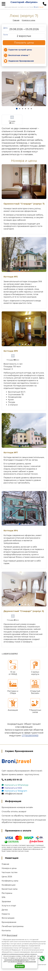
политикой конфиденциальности (16, 960)
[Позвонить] (44, 4)
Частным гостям (9, 872)
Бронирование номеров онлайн (17, 807)
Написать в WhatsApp (16, 785)
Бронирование (9, 922)
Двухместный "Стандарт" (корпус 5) (24, 611)
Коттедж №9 (11, 351)
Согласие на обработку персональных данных (24, 816)
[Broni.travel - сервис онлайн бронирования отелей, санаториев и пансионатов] (16, 761)
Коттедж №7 (11, 452)
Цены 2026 (7, 877)
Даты (5, 28)
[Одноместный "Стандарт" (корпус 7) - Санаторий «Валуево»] (24, 181)
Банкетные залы (10, 889)
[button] (17, 108)
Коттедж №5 (11, 276)
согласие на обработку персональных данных (22, 962)
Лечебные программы (13, 926)
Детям (5, 910)
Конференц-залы (10, 881)
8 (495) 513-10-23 (13, 779)
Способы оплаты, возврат (14, 811)
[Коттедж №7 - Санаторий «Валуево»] (24, 430)
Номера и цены (28, 20)
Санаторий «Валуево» (24, 2)
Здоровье (6, 901)
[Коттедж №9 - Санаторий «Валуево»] (24, 328)
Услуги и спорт (9, 906)
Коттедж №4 (11, 530)
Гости (5, 35)
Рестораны (7, 893)
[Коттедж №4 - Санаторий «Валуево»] (24, 508)
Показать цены (24, 42)
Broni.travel (12, 935)
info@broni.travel (13, 793)
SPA (3, 897)
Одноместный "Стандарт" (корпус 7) (24, 204)
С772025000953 (30, 735)
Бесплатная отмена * (18, 55)
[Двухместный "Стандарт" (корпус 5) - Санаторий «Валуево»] (24, 589)
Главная (16, 20)
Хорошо (20, 966)
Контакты (6, 930)
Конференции (9, 885)
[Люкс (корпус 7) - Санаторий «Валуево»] (24, 88)
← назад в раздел (10, 653)
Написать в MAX (13, 788)
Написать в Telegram (16, 791)
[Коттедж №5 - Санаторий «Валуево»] (24, 254)
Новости (6, 914)
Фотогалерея (8, 918)
